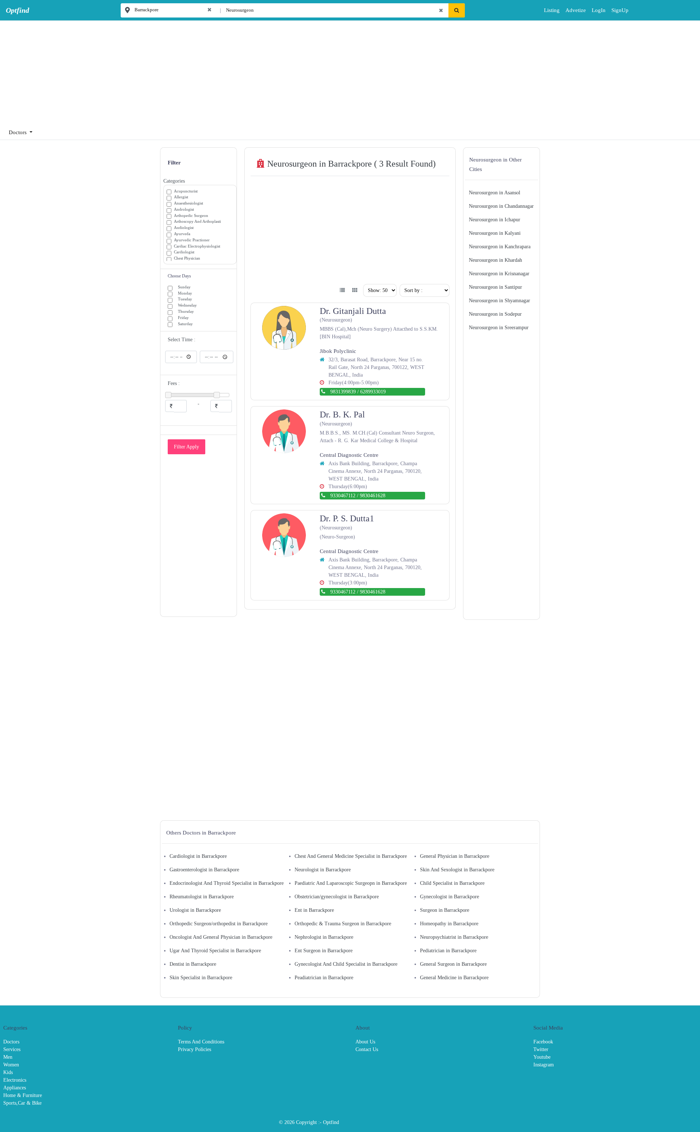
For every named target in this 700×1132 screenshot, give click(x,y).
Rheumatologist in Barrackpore (202, 896)
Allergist (181, 197)
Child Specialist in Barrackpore (452, 883)
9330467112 (342, 495)
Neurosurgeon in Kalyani (495, 233)
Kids (8, 1072)
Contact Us (366, 1049)
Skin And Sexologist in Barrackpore (457, 869)
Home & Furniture (22, 1095)
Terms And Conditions (201, 1042)
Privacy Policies (194, 1049)
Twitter (540, 1049)
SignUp (613, 10)
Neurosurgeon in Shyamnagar (499, 300)
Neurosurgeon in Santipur (495, 287)
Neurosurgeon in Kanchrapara (499, 246)
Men (7, 1057)
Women (11, 1064)
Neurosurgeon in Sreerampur (499, 327)
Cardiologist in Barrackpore (198, 856)
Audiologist (184, 227)
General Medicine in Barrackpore (454, 977)
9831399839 (343, 391)
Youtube (542, 1057)
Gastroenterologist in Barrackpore (204, 869)
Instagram (543, 1064)
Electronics (14, 1080)
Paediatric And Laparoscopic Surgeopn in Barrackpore (351, 883)
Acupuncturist (186, 191)
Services (11, 1049)
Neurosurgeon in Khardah (495, 260)
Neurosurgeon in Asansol (494, 192)
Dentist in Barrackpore (193, 964)
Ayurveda (182, 234)
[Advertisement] (219, 71)
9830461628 (372, 495)
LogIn (593, 10)
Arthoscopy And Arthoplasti (197, 221)
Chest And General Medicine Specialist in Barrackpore (351, 856)
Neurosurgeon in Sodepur (495, 314)
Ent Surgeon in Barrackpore (324, 950)
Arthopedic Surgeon (191, 215)
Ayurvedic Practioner (192, 240)
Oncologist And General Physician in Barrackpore (221, 937)
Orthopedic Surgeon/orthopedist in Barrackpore (219, 923)
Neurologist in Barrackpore (323, 869)
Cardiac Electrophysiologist (197, 246)
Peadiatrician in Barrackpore (324, 977)
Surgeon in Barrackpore (444, 910)
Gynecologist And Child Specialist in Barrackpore (346, 964)
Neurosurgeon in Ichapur (494, 219)
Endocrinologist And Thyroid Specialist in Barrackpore (227, 883)
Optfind (331, 1122)
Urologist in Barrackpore (195, 910)
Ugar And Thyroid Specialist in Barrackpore (215, 950)
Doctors (11, 1042)
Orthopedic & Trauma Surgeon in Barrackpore (343, 923)
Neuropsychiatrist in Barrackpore (454, 937)
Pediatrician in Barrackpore (448, 950)
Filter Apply (186, 447)
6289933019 (373, 391)
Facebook (543, 1042)
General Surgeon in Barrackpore (453, 964)
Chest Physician (187, 258)
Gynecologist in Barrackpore (449, 896)
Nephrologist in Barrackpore (324, 937)
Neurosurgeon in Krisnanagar (499, 273)
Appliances (14, 1087)
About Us (365, 1042)
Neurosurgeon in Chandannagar (501, 206)
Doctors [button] (18, 132)
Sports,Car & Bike (22, 1103)
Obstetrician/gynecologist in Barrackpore (337, 896)
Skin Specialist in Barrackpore (201, 977)
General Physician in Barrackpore (454, 856)
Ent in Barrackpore (314, 910)
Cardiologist (184, 252)
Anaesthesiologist (188, 203)
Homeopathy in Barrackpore (449, 923)
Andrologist (184, 209)
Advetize (575, 10)
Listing (552, 10)
